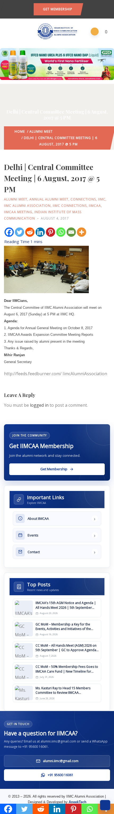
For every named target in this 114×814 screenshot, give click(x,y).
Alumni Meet (41, 131)
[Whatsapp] (60, 232)
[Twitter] (19, 232)
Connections (83, 199)
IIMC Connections (70, 205)
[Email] (71, 232)
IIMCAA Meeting (18, 212)
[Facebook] (9, 232)
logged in (39, 405)
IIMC (102, 199)
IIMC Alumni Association (27, 205)
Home (20, 131)
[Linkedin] (40, 232)
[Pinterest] (50, 232)
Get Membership (57, 9)
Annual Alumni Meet (48, 199)
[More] (81, 232)
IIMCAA (95, 205)
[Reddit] (29, 232)
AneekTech (77, 802)
